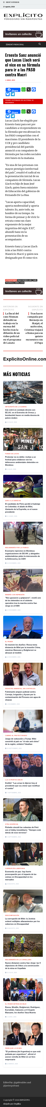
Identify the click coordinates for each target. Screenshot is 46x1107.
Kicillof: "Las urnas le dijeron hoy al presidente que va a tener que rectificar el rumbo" (22, 785)
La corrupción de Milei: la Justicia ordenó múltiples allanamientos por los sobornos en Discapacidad (22, 921)
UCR (22, 283)
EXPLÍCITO (25, 1100)
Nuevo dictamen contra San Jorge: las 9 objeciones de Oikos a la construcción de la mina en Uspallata (23, 965)
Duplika (17, 1104)
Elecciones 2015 (25, 280)
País (35, 280)
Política (9, 283)
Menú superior (12, 2)
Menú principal (15, 44)
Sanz (17, 283)
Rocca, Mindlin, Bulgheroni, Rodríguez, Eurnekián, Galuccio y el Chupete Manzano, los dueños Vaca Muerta (22, 1010)
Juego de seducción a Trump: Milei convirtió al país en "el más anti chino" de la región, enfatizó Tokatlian (22, 741)
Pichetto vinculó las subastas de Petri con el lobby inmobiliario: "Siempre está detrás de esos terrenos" (23, 830)
